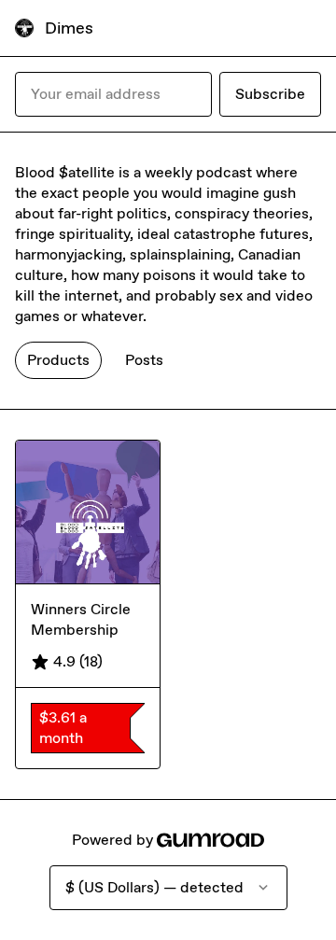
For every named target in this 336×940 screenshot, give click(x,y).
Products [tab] (58, 360)
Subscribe (270, 94)
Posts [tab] (144, 360)
